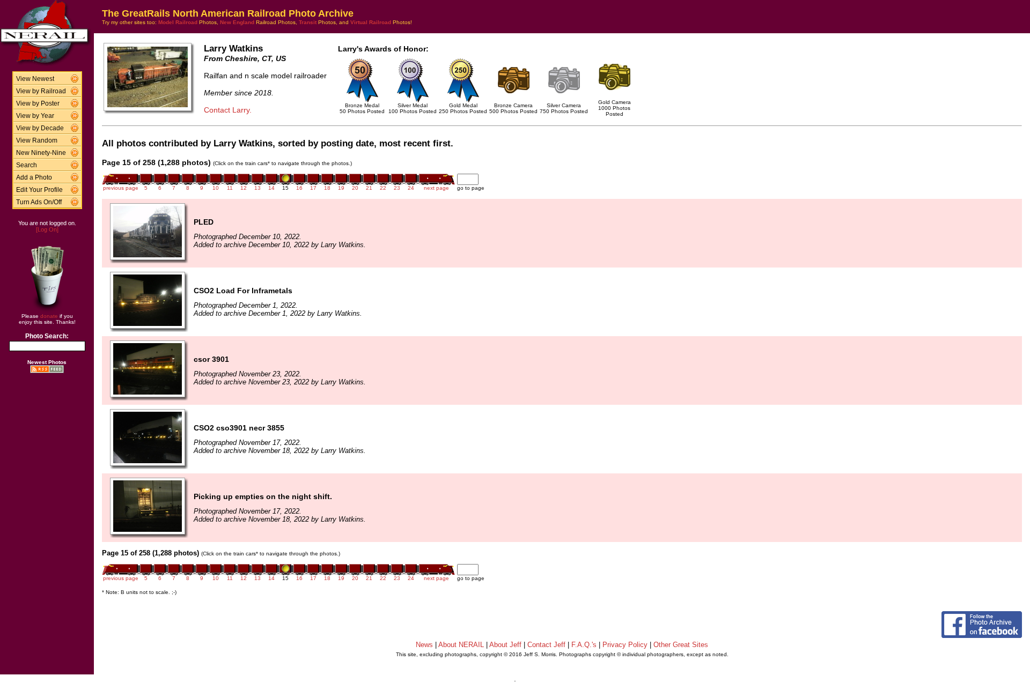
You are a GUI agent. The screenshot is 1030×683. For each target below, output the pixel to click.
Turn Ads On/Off (39, 202)
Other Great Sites (680, 645)
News (424, 645)
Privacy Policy (625, 645)
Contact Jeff (546, 645)
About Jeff (505, 645)
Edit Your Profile (39, 190)
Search (26, 165)
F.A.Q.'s (584, 645)
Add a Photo (34, 177)
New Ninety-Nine (41, 153)
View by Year (35, 116)
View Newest (35, 79)
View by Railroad (41, 91)
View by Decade (40, 128)
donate (49, 316)
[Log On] (47, 229)
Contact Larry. (228, 110)
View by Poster (38, 103)
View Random (36, 140)
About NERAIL (461, 645)
